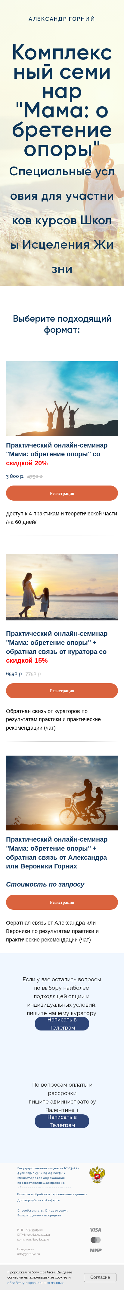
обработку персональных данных (36, 1283)
